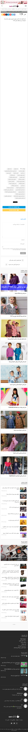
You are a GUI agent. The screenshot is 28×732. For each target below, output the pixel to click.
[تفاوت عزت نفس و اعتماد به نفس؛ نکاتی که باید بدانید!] (23, 611)
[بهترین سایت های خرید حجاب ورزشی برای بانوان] (23, 489)
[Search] (2, 6)
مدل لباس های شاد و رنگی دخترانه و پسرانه (17, 362)
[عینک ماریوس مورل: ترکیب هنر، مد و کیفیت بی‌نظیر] (23, 598)
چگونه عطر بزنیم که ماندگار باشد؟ (12, 494)
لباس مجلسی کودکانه (13, 177)
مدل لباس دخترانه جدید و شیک (20, 430)
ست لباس (22, 173)
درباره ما (21, 720)
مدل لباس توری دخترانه (20, 187)
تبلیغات (17, 720)
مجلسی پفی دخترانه (12, 179)
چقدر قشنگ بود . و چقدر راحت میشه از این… (13, 701)
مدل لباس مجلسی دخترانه (20, 198)
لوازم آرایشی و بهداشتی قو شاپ (20, 648)
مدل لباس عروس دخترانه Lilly (19, 196)
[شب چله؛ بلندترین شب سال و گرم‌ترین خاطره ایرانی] (23, 566)
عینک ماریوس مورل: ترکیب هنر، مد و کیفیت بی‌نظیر (10, 597)
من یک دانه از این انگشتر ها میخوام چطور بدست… (12, 689)
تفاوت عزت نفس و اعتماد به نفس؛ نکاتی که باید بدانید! (10, 610)
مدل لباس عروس (21, 192)
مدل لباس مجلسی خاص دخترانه (19, 453)
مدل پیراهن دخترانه (12, 183)
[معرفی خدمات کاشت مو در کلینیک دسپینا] (23, 535)
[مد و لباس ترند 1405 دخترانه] (14, 283)
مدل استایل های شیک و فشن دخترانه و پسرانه (17, 339)
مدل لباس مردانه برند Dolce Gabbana (12, 669)
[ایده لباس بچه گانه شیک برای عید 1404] (14, 305)
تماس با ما (7, 720)
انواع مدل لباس (21, 171)
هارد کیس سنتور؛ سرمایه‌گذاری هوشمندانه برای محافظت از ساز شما (11, 584)
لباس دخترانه (16, 173)
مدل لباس (22, 185)
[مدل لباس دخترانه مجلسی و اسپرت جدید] (14, 374)
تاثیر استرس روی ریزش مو (14, 520)
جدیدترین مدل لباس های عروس (10, 171)
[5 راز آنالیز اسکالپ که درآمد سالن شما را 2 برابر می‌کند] (23, 502)
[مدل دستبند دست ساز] (24, 656)
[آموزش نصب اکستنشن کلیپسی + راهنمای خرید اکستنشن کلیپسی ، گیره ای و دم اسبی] (23, 572)
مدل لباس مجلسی (8, 196)
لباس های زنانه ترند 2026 (14, 507)
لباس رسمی (9, 173)
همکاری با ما (12, 720)
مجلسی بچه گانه (21, 179)
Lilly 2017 (16, 169)
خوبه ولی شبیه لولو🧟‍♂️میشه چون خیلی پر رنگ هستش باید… (13, 707)
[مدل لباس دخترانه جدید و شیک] (14, 420)
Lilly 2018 (9, 169)
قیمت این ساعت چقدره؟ (17, 695)
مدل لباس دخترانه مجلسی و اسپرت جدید (18, 384)
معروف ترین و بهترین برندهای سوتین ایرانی (10, 603)
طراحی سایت (23, 642)
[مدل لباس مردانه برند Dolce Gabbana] (24, 671)
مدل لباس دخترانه (10, 187)
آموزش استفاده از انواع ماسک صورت (12, 616)
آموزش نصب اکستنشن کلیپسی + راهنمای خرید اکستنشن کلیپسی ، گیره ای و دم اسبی (10, 571)
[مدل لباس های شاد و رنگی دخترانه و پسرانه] (14, 351)
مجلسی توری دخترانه (20, 181)
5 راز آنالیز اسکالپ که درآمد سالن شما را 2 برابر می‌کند (11, 501)
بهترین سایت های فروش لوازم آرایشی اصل (16, 557)
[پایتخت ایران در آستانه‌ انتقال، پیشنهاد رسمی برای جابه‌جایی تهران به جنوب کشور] (23, 579)
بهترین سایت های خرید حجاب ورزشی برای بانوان (11, 488)
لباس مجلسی (22, 177)
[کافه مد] (14, 716)
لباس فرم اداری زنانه (22, 646)
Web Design (23, 639)
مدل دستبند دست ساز (15, 656)
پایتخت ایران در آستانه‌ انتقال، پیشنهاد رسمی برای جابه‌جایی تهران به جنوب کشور (10, 578)
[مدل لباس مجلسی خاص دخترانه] (14, 442)
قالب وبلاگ (23, 644)
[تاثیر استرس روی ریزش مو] (23, 522)
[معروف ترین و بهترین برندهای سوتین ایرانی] (23, 605)
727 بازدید (18, 559)
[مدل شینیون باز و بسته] (24, 675)
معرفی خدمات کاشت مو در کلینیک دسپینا (11, 533)
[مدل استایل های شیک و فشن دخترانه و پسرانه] (14, 328)
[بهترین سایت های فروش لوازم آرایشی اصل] (14, 553)
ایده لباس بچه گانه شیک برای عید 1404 (18, 316)
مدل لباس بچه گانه (15, 185)
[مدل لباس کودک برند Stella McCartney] (14, 397)
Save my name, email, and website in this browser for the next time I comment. (14, 249)
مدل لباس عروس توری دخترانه (10, 192)
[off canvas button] (26, 6)
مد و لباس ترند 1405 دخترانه (20, 293)
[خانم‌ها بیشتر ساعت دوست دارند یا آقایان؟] (23, 528)
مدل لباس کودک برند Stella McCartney (17, 407)
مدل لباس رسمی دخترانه (8, 190)
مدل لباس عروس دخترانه (20, 194)
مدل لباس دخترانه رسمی (20, 190)
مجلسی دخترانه (11, 181)
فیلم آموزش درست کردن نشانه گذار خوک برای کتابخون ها (11, 663)
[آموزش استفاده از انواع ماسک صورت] (23, 618)
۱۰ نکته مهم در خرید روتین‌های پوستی (11, 590)
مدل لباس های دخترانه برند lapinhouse (17, 476)
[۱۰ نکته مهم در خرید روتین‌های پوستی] (23, 592)
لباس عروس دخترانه (21, 175)
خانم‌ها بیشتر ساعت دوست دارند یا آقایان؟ (11, 526)
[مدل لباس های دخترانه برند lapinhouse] (14, 465)
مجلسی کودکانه (21, 183)
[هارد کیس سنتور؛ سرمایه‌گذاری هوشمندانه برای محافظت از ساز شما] (23, 585)
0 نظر (2, 10)
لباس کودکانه (12, 175)
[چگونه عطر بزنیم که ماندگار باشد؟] (23, 496)
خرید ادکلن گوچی (22, 641)
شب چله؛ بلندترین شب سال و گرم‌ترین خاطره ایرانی (11, 565)
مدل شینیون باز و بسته (15, 675)
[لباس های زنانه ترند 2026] (23, 509)
